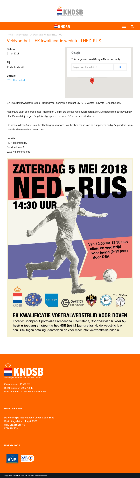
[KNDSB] (62, 26)
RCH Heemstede (16, 80)
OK (119, 67)
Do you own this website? (85, 67)
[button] (92, 81)
